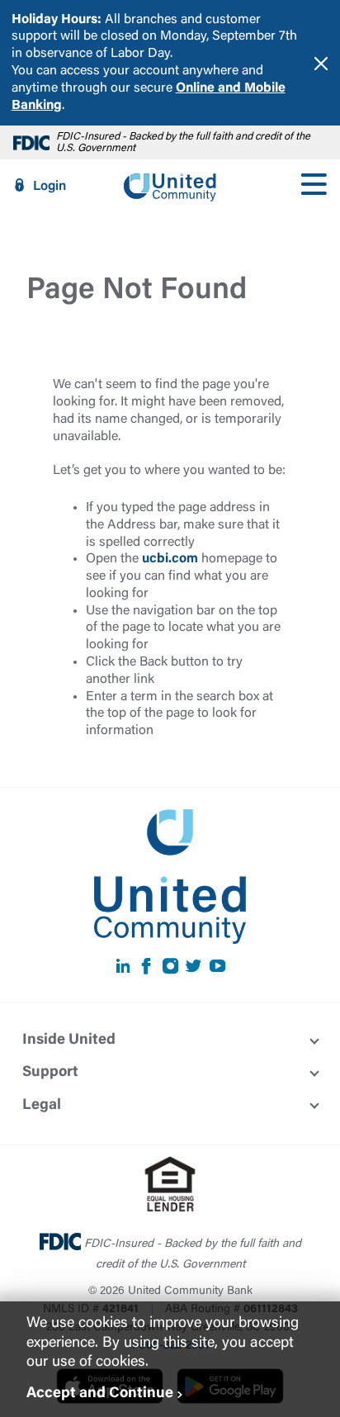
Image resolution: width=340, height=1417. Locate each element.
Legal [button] (41, 1105)
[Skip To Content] (23, 6)
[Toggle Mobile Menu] (313, 185)
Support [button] (50, 1072)
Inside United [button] (69, 1040)
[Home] (170, 185)
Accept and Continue (99, 1393)
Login (49, 186)
